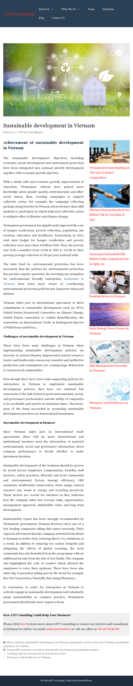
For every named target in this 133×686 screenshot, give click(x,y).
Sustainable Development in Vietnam (47, 642)
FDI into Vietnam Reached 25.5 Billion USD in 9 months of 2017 (110, 215)
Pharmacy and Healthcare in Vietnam (29, 657)
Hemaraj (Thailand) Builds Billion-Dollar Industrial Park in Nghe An (109, 259)
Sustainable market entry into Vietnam (92, 642)
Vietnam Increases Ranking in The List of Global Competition (110, 173)
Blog (41, 18)
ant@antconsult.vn (58, 629)
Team (91, 9)
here (23, 624)
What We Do (68, 9)
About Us (44, 9)
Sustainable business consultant (25, 650)
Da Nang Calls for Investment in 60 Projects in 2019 (36, 653)
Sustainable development (60, 650)
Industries (108, 9)
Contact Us (58, 18)
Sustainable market (87, 650)
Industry (19, 642)
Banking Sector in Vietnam (107, 296)
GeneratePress (84, 680)
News (10, 642)
